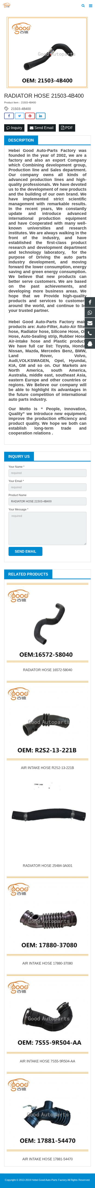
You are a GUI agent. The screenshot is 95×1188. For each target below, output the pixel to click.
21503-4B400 (21, 109)
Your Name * (16, 466)
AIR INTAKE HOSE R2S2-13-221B (47, 768)
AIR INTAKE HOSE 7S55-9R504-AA (47, 1061)
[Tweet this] (19, 116)
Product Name (18, 495)
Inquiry (16, 128)
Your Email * (16, 481)
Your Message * (18, 509)
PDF (68, 128)
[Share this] (9, 116)
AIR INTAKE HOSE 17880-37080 (47, 963)
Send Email (43, 128)
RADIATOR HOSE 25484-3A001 (47, 866)
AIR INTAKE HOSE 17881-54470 (47, 1159)
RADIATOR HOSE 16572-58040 (47, 670)
